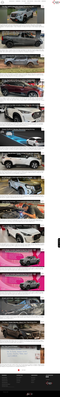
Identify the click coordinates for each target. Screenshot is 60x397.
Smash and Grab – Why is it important (14, 298)
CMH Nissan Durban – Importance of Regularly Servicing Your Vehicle (21, 202)
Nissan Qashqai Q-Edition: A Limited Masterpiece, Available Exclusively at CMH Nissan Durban (18, 80)
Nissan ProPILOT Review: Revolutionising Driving (18, 129)
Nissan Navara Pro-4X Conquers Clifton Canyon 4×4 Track (19, 56)
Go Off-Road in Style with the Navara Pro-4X (17, 177)
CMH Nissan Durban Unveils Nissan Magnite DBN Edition (21, 105)
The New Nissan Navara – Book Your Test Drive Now (19, 322)
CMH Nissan (2, 2)
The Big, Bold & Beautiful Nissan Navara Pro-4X (18, 6)
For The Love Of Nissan (10, 346)
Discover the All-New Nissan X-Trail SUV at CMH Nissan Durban (20, 154)
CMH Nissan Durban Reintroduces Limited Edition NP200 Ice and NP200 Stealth (18, 32)
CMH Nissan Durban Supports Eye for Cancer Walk (19, 250)
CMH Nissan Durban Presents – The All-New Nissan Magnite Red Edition (19, 226)
